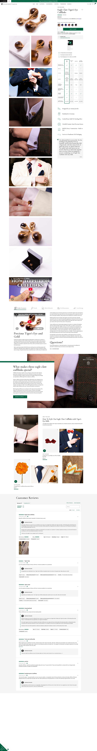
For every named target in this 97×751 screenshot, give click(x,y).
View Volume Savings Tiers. (65, 37)
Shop (9, 1)
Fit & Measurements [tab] (64, 308)
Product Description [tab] (21, 308)
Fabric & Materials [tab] (49, 308)
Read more (21, 646)
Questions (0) (27, 503)
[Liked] (77, 516)
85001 (62, 31)
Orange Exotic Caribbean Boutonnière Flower (24, 486)
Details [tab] (35, 308)
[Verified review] (27, 516)
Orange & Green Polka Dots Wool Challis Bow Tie (51, 456)
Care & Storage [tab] (80, 308)
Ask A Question (77, 502)
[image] (24, 548)
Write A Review (70, 502)
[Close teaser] (8, 749)
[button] (70, 42)
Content (4, 1)
